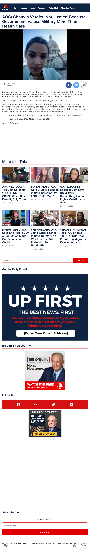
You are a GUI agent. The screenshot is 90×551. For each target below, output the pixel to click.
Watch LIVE (53, 8)
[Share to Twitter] (76, 85)
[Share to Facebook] (69, 85)
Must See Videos (68, 8)
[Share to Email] (84, 85)
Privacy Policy (84, 544)
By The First (12, 83)
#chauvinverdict (47, 115)
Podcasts (42, 8)
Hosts (32, 8)
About (24, 8)
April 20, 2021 (44, 119)
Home (16, 8)
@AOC (28, 115)
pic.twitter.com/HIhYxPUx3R (69, 115)
